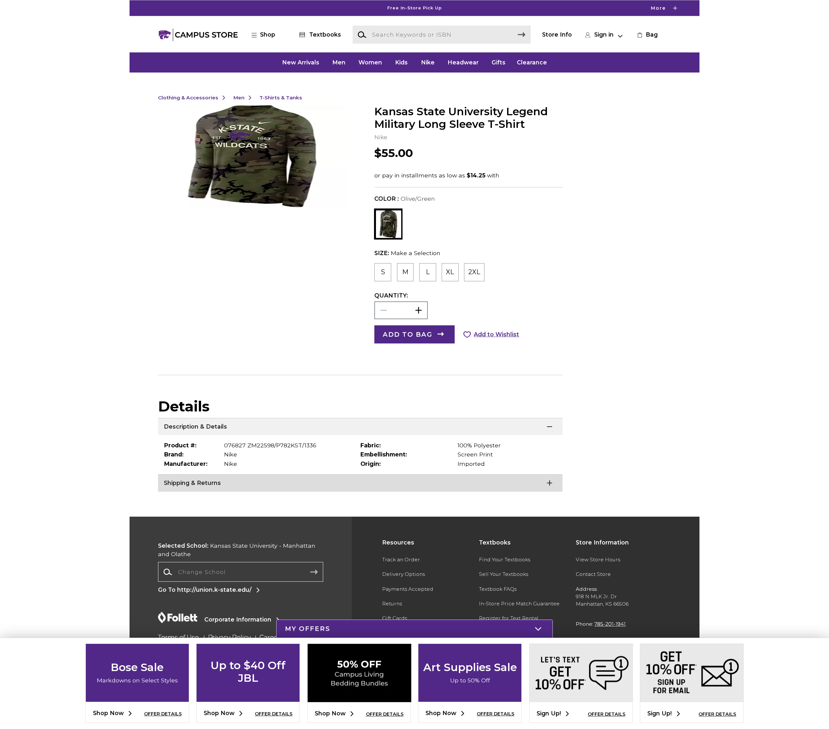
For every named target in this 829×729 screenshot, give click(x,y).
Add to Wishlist (496, 334)
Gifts (498, 62)
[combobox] (240, 572)
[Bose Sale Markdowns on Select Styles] (137, 696)
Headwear (463, 62)
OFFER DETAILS (163, 714)
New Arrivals (300, 62)
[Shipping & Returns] (360, 482)
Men (339, 62)
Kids (401, 62)
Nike (428, 62)
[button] (414, 8)
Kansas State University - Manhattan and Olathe (236, 549)
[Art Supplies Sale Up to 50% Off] (469, 696)
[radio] (382, 272)
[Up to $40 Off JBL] (248, 696)
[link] (646, 34)
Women (370, 62)
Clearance (532, 62)
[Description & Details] (360, 426)
